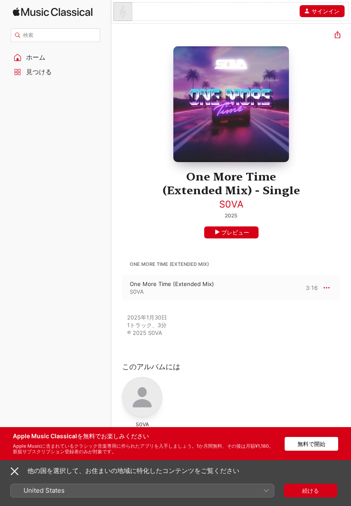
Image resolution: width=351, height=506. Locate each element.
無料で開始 (311, 443)
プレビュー (235, 232)
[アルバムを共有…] (337, 36)
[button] (55, 57)
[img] (52, 12)
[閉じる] (14, 471)
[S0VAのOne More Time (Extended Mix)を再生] (116, 287)
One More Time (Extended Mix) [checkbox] (172, 283)
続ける (310, 490)
